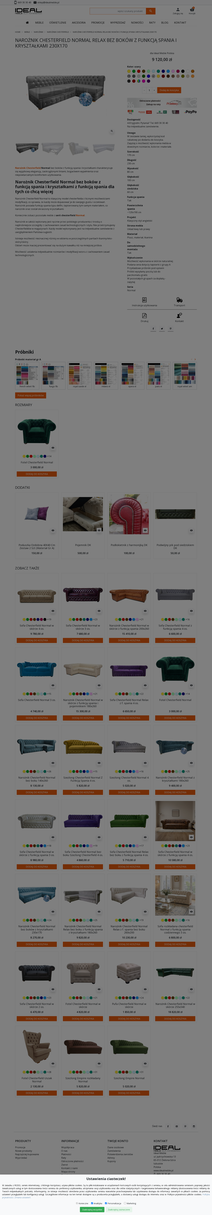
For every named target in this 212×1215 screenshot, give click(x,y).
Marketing (131, 1203)
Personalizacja (114, 1203)
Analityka (98, 1203)
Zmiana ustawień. (22, 1197)
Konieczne (83, 1203)
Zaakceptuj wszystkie (92, 1209)
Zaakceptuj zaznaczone (119, 1209)
